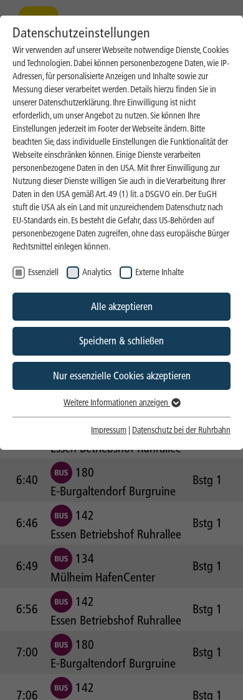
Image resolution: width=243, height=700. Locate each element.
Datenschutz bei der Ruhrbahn (181, 430)
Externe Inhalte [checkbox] (159, 272)
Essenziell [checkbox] (43, 272)
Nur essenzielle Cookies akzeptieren (122, 376)
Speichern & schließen (121, 341)
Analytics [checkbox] (97, 272)
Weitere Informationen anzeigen (117, 402)
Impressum (108, 430)
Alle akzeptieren (122, 307)
